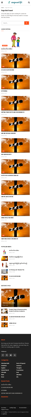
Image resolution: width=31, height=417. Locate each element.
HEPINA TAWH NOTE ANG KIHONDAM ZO (12, 112)
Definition (4, 365)
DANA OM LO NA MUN (7, 218)
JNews (6, 412)
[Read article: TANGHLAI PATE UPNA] (15, 299)
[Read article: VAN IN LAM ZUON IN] (15, 187)
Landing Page (12, 407)
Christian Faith (5, 363)
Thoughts (19, 368)
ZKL (3, 66)
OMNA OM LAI (12, 323)
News (2, 374)
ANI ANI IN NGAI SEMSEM (8, 133)
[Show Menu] (2, 2)
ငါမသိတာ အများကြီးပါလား (16, 257)
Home (2, 7)
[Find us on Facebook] (2, 355)
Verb (17, 372)
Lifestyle (5, 45)
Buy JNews (3, 407)
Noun (2, 377)
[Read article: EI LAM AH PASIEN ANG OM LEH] (4, 318)
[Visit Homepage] (15, 2)
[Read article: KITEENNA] (15, 82)
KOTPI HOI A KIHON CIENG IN (9, 175)
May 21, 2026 (12, 271)
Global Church (5, 370)
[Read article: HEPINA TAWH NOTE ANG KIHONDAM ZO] (15, 103)
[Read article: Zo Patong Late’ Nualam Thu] (4, 271)
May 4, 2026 (4, 51)
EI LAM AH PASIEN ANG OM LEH (17, 316)
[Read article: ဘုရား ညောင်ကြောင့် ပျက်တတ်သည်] (4, 265)
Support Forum (5, 409)
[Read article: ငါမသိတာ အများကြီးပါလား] (4, 258)
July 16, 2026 (12, 259)
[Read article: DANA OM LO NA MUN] (15, 209)
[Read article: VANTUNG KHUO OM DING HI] (15, 230)
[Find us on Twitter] (6, 355)
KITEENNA (4, 91)
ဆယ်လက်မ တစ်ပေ (6, 49)
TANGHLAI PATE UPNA (8, 303)
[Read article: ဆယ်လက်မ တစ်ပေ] (15, 40)
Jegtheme (5, 413)
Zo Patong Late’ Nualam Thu (16, 270)
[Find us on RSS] (14, 355)
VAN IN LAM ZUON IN (7, 196)
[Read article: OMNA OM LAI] (4, 324)
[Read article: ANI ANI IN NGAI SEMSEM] (15, 124)
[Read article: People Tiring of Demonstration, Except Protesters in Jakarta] (4, 311)
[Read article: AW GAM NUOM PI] (15, 145)
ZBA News (19, 374)
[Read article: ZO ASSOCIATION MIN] (15, 61)
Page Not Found (8, 7)
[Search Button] (29, 2)
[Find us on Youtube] (10, 355)
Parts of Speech (20, 363)
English (3, 368)
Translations (19, 370)
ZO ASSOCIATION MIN (7, 70)
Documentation (23, 407)
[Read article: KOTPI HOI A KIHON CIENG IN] (15, 166)
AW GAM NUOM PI (6, 154)
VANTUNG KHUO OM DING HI (9, 239)
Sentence (18, 365)
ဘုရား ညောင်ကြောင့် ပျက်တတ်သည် (18, 263)
